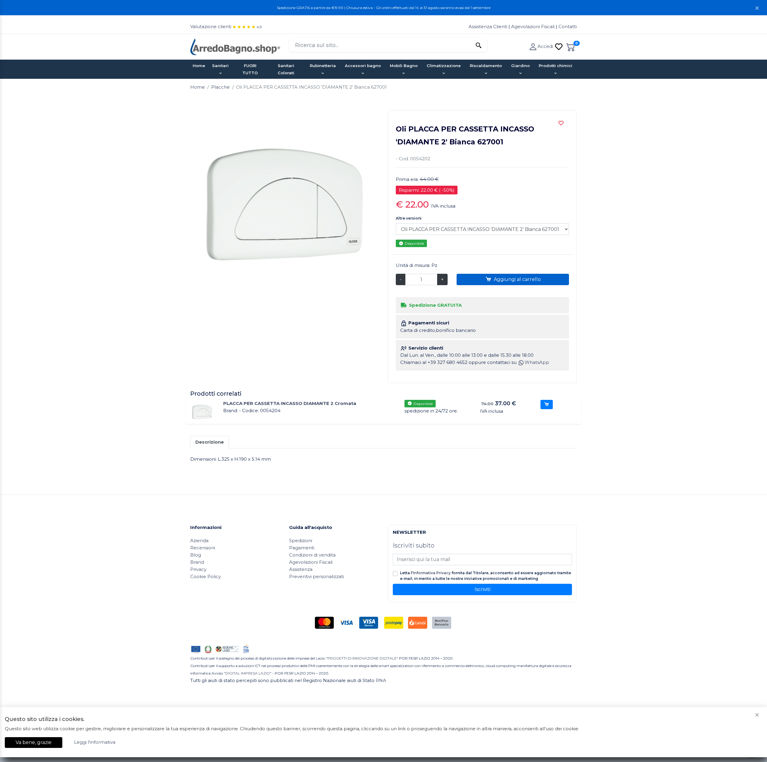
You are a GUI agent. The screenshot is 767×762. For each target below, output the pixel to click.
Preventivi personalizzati (316, 576)
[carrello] (570, 46)
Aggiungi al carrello (517, 279)
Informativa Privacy (432, 573)
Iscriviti (482, 589)
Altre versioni (409, 218)
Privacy (198, 569)
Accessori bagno (363, 65)
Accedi (545, 46)
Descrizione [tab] (209, 442)
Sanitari (220, 65)
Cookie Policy (205, 576)
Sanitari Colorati (286, 69)
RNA (381, 680)
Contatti (567, 26)
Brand (197, 562)
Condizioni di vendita (312, 555)
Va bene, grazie (34, 742)
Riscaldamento (486, 65)
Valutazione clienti (210, 26)
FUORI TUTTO (250, 69)
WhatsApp (537, 362)
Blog (195, 555)
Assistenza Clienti (488, 26)
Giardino (520, 65)
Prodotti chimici (555, 65)
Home (199, 65)
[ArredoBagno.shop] (235, 46)
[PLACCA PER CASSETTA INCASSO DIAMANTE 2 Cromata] (202, 411)
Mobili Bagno (404, 65)
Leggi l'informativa (94, 742)
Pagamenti (301, 548)
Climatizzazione (444, 65)
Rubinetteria (323, 65)
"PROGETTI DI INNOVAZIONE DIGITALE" (362, 658)
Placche (220, 87)
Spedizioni (300, 540)
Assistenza (300, 569)
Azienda (199, 540)
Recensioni (202, 548)
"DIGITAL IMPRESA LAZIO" (247, 673)
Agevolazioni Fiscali (533, 26)
